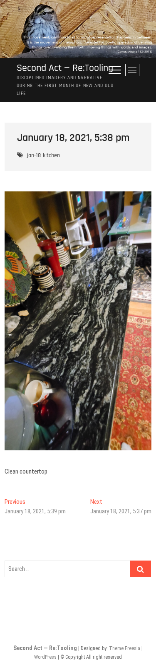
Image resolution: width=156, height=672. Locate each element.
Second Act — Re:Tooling (65, 68)
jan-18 (34, 155)
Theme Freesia (124, 648)
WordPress (45, 657)
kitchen (51, 155)
